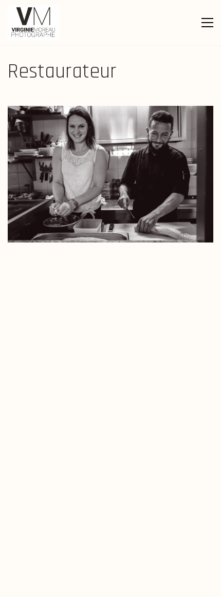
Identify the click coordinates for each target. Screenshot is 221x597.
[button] (207, 22)
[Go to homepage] (33, 22)
